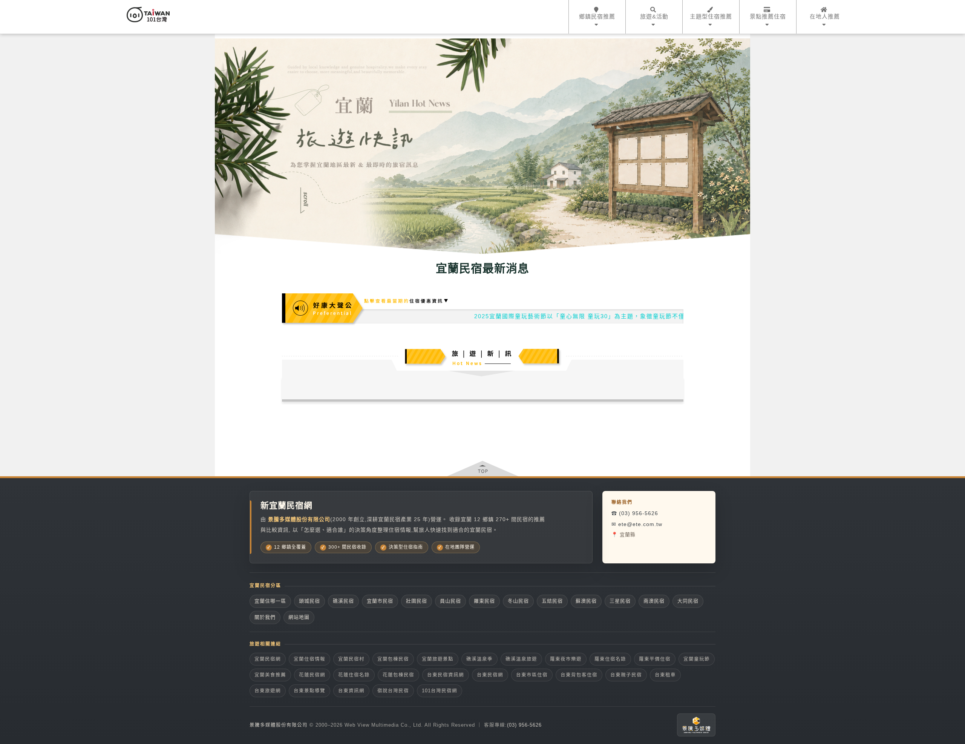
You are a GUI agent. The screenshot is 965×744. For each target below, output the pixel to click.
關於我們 (265, 617)
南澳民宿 (654, 601)
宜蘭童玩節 (696, 659)
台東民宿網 (490, 675)
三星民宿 (620, 601)
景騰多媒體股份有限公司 (279, 725)
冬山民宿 (518, 601)
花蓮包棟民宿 (398, 675)
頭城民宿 (309, 601)
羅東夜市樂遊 (566, 659)
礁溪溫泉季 (479, 659)
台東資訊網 (351, 690)
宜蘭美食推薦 (270, 675)
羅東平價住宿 (655, 659)
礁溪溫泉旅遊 (521, 659)
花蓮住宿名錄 (354, 675)
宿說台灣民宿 (393, 690)
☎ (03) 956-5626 (634, 513)
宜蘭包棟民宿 (393, 659)
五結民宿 (552, 601)
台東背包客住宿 (579, 675)
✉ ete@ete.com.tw (636, 524)
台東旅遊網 (267, 690)
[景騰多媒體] (696, 724)
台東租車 (665, 675)
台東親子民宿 (626, 675)
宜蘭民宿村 (351, 659)
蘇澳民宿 (586, 601)
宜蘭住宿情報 (309, 659)
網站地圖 (298, 617)
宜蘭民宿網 (267, 659)
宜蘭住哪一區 (270, 601)
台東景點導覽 (309, 690)
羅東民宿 (484, 601)
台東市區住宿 (532, 675)
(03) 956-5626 (524, 725)
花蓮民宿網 (312, 675)
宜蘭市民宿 (380, 601)
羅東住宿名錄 (610, 659)
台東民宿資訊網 (445, 675)
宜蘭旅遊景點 (437, 659)
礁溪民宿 (343, 601)
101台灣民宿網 (439, 690)
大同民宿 (687, 601)
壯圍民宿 (416, 601)
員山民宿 (450, 601)
